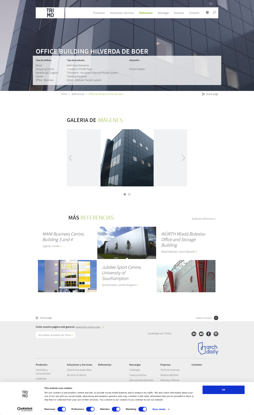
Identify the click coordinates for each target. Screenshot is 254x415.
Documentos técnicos (141, 380)
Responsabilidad (169, 375)
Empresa (165, 364)
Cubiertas (41, 378)
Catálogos (134, 369)
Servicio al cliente (76, 375)
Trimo (64, 94)
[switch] (90, 409)
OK (223, 389)
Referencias (146, 13)
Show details (159, 409)
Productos (41, 364)
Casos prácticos (137, 375)
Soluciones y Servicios (79, 364)
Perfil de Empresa (169, 369)
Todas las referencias (202, 218)
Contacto (197, 364)
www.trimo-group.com (88, 326)
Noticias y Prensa (169, 380)
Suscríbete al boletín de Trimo (54, 335)
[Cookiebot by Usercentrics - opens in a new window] (25, 409)
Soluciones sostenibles (79, 369)
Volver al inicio (204, 318)
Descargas (135, 364)
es (210, 3)
